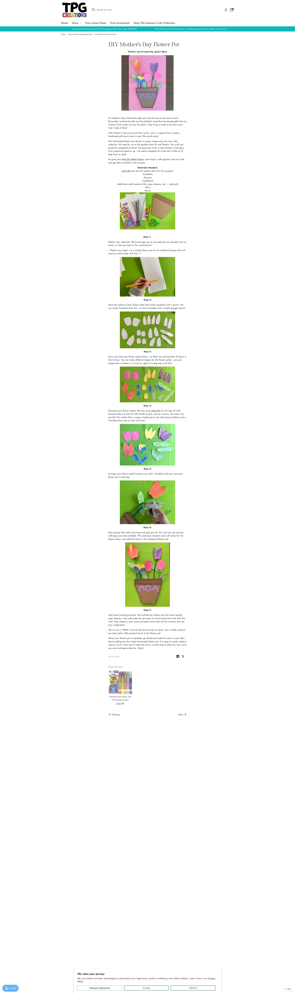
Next (181, 714)
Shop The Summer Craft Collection (154, 23)
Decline (193, 987)
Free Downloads (120, 23)
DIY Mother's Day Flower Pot (105, 34)
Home (64, 23)
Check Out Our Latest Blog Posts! (80, 34)
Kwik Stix (156, 410)
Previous (115, 714)
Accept (146, 987)
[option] (191, 29)
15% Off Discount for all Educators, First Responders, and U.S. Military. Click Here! (191, 29)
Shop (75, 23)
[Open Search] (93, 9)
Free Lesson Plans (95, 23)
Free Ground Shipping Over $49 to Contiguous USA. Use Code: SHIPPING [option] (104, 29)
